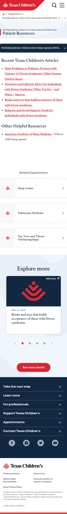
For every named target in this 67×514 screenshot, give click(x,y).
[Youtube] (55, 443)
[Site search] (54, 5)
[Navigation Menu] (62, 5)
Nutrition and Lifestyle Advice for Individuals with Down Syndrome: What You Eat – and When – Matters (33, 89)
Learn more (11, 395)
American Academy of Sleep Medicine (28, 134)
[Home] (3, 14)
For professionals (15, 404)
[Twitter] (40, 443)
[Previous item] (16, 343)
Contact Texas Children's (21, 431)
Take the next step (16, 386)
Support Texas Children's (21, 413)
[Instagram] (26, 443)
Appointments (14, 422)
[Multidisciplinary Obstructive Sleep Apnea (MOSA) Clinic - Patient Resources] (22, 5)
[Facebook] (11, 443)
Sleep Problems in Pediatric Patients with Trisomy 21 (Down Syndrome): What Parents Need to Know (33, 74)
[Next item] (50, 343)
